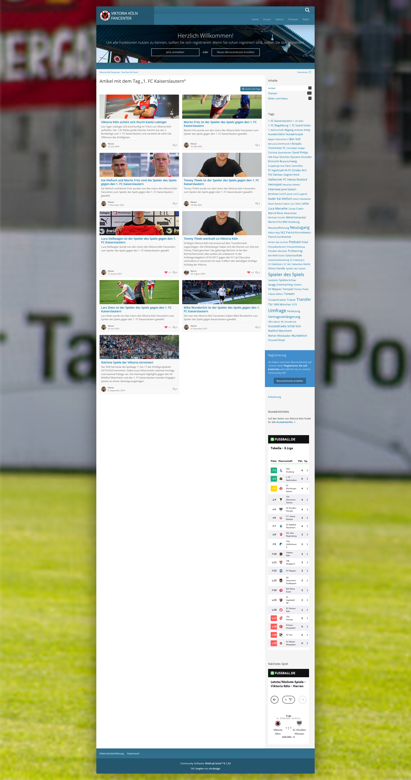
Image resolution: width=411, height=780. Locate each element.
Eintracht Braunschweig (282, 161)
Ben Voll (295, 139)
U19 (294, 304)
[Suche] (307, 10)
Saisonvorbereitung (278, 259)
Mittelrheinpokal (296, 217)
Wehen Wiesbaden (279, 335)
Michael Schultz (276, 217)
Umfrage (277, 310)
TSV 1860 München (279, 304)
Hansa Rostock (297, 179)
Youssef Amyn (276, 340)
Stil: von (205, 768)
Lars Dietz (295, 203)
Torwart (289, 294)
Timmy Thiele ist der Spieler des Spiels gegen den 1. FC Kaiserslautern (221, 182)
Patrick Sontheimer (279, 237)
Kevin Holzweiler (302, 198)
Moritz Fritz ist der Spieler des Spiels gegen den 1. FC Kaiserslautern (220, 124)
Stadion (297, 284)
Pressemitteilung (296, 246)
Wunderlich (299, 335)
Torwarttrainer (277, 300)
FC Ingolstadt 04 (277, 170)
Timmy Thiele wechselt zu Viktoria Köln (211, 238)
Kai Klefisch (284, 199)
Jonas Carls (293, 193)
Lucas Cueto (296, 208)
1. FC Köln (298, 120)
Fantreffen (297, 165)
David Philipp (300, 152)
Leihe (305, 203)
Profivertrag (295, 251)
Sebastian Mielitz (301, 264)
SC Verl (287, 264)
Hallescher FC (277, 179)
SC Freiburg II (297, 259)
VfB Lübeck (274, 321)
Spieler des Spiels (286, 274)
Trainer (291, 300)
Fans (288, 166)
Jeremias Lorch (277, 194)
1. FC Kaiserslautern (280, 121)
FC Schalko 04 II (297, 170)
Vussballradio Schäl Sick (284, 326)
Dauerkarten (284, 152)
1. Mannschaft (276, 129)
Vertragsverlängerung (284, 317)
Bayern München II (278, 139)
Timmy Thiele (301, 289)
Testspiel (288, 289)
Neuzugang (300, 227)
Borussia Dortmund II (279, 143)
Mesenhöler (290, 213)
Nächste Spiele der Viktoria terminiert (127, 362)
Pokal (305, 242)
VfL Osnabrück (288, 321)
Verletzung (293, 311)
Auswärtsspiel (294, 134)
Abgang (288, 130)
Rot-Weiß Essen (276, 255)
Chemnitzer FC (277, 148)
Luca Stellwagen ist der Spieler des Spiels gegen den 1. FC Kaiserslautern (138, 240)
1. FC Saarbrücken (300, 125)
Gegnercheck (291, 174)
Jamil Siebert (288, 189)
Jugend (303, 193)
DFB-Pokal (273, 157)
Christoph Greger (295, 148)
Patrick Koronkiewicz (298, 232)
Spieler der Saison (296, 268)
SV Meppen (275, 289)
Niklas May (274, 232)
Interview (274, 189)
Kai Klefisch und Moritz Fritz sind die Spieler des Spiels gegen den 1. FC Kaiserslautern (139, 182)
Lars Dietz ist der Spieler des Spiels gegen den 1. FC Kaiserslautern (136, 309)
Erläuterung (274, 396)
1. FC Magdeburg (278, 125)
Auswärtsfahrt (276, 134)
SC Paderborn (275, 264)
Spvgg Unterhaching (280, 284)
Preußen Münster (277, 251)
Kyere (286, 203)
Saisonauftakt (294, 255)
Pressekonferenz (277, 246)
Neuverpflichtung (278, 228)
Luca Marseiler (278, 208)
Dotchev (285, 157)
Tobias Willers (275, 293)
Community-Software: (205, 763)
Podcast (295, 242)
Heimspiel (275, 184)
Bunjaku (297, 143)
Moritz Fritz (275, 222)
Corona (272, 152)
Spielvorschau (287, 280)
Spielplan (273, 280)
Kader (272, 199)
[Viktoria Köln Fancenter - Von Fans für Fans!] (125, 15)
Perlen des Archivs (278, 242)
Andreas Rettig (302, 129)
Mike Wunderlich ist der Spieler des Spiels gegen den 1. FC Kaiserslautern (222, 309)
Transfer (304, 299)
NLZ (283, 232)
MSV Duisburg (291, 222)
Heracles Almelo (291, 184)
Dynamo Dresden (301, 157)
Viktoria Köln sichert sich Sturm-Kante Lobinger (134, 122)
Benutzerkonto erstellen (290, 380)
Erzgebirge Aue (276, 165)
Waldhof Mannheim (280, 331)
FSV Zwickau (275, 174)
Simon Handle (276, 268)
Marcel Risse (275, 213)
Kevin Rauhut (275, 203)
